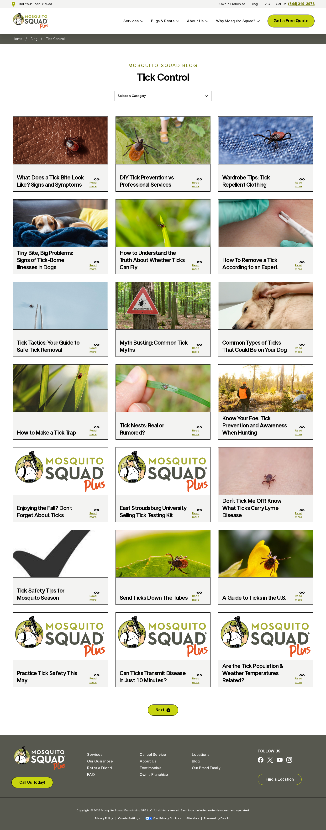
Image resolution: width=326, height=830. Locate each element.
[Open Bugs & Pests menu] (176, 21)
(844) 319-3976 (301, 4)
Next (160, 710)
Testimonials (150, 768)
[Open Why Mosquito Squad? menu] (257, 21)
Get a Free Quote (291, 21)
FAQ (266, 4)
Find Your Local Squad (34, 4)
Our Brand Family (206, 768)
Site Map (192, 818)
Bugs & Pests (162, 21)
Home (17, 39)
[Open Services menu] (141, 21)
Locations (200, 754)
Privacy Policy (104, 818)
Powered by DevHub (217, 818)
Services (131, 21)
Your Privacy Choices (167, 818)
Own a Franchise (232, 4)
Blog (254, 4)
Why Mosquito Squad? (235, 21)
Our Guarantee (100, 761)
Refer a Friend (99, 768)
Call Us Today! (32, 782)
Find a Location (280, 779)
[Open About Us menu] (206, 21)
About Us (195, 21)
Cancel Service (153, 754)
